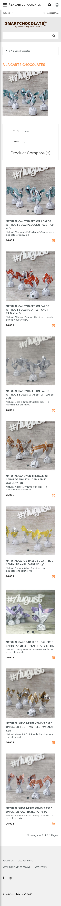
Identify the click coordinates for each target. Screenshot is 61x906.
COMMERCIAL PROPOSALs (16, 867)
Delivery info (26, 861)
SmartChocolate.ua (13, 894)
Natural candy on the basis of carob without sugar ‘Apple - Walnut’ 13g (27, 480)
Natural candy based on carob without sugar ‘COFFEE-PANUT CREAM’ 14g (27, 310)
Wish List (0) (52, 13)
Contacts (41, 867)
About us (8, 861)
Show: (17, 141)
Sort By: (16, 130)
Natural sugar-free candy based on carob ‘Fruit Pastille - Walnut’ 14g (30, 727)
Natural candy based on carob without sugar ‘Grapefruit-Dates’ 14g (30, 395)
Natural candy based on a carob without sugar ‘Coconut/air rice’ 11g (30, 225)
